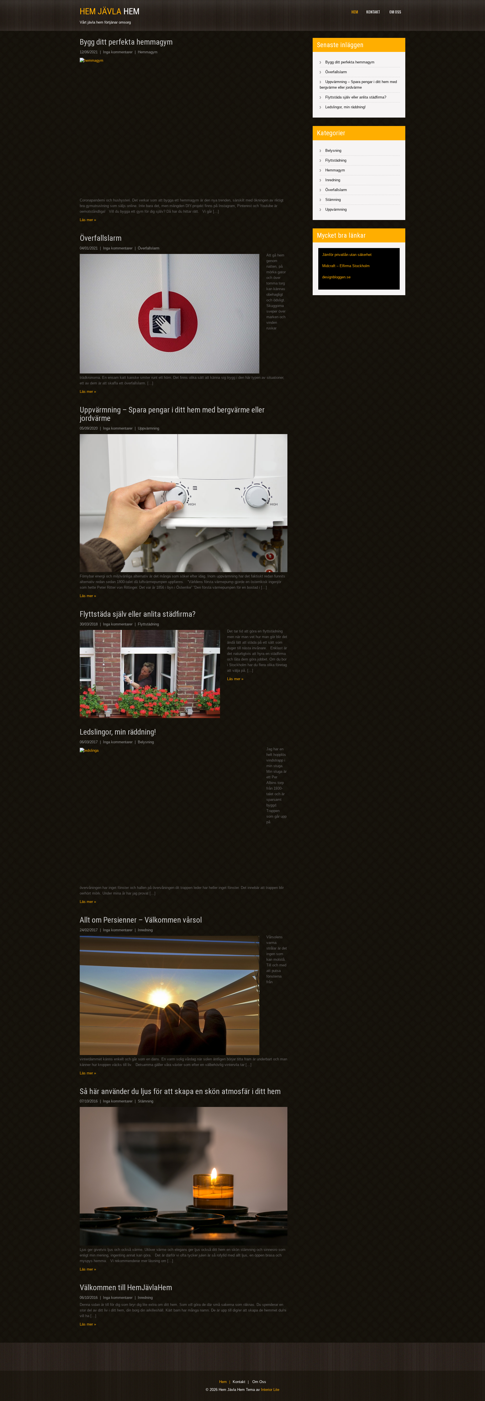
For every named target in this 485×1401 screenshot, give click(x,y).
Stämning (145, 1101)
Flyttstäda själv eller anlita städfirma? (138, 614)
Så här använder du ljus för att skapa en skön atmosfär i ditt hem (180, 1091)
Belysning (146, 742)
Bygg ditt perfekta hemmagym (126, 42)
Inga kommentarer (117, 52)
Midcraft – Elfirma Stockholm (346, 266)
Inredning (145, 930)
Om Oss (395, 12)
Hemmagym (147, 52)
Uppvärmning (148, 428)
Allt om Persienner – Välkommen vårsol (141, 920)
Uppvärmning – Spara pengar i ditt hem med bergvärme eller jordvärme (172, 414)
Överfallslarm (101, 238)
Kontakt (373, 12)
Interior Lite (270, 1390)
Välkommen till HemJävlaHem (126, 1287)
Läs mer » (88, 220)
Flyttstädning (148, 624)
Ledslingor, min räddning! (118, 732)
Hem (354, 12)
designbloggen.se (336, 277)
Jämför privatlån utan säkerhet (347, 255)
